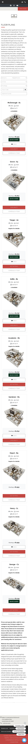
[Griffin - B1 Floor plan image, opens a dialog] (14, 298)
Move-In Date (5, 89)
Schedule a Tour (14, 153)
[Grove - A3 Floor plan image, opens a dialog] (14, 181)
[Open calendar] (25, 89)
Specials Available (14, 139)
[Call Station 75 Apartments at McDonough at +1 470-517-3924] (25, 2)
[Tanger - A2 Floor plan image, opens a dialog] (14, 240)
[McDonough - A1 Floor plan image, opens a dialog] (14, 122)
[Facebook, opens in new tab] (10, 5)
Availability (17, 149)
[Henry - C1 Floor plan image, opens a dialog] (14, 528)
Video (19, 144)
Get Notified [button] (17, 266)
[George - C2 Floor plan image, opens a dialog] (14, 584)
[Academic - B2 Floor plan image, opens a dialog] (14, 358)
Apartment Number (6, 93)
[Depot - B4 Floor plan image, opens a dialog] (14, 473)
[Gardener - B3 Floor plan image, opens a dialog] (14, 417)
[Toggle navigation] (2, 2)
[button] (22, 2)
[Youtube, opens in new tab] (17, 5)
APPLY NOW (23, 8)
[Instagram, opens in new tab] (14, 5)
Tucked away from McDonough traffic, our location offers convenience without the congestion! (14, 739)
